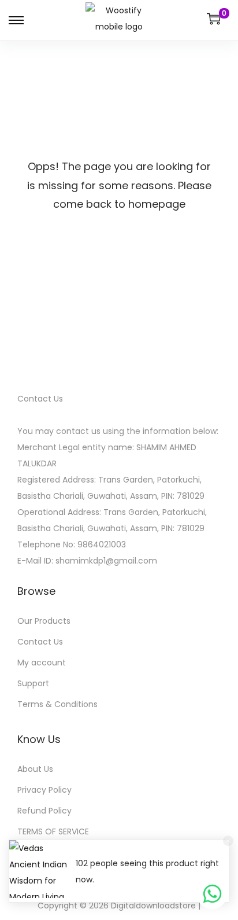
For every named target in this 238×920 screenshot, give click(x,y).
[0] (214, 18)
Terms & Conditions (57, 704)
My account (41, 662)
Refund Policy (44, 810)
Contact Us (40, 641)
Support (33, 683)
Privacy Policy (44, 790)
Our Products (43, 621)
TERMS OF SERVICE (53, 831)
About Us (35, 769)
